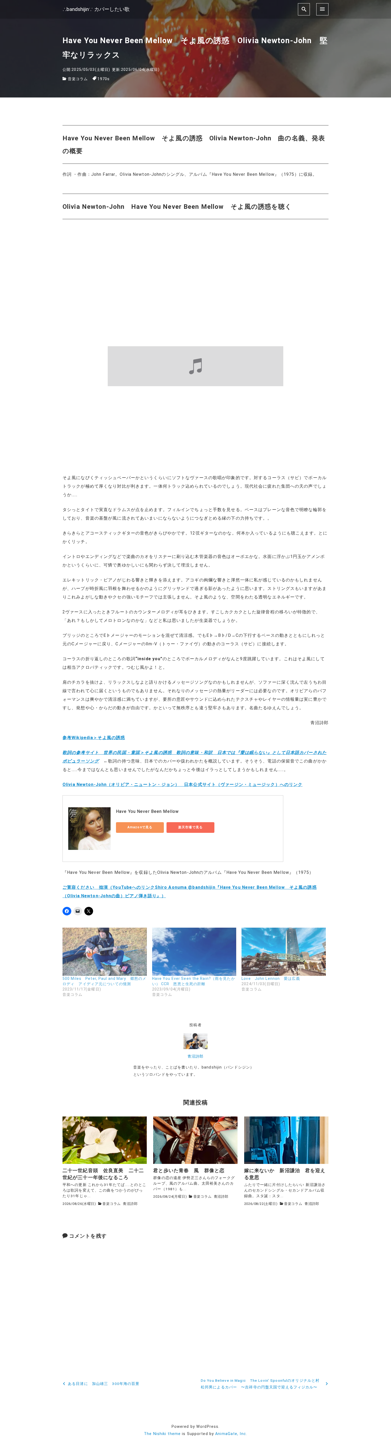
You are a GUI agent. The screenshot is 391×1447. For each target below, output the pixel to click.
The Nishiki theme (162, 1434)
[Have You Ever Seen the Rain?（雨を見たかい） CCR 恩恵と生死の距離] (194, 952)
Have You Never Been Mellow (147, 811)
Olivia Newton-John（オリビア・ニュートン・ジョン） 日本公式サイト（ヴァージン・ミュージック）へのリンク (182, 784)
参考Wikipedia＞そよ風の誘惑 (94, 737)
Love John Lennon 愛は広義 (271, 978)
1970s (103, 79)
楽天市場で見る (190, 827)
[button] (105, 1140)
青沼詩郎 (195, 1056)
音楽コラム (78, 79)
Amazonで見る (139, 827)
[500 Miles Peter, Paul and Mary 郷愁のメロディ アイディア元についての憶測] (105, 952)
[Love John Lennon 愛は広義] (284, 952)
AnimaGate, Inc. (231, 1434)
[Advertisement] (195, 430)
